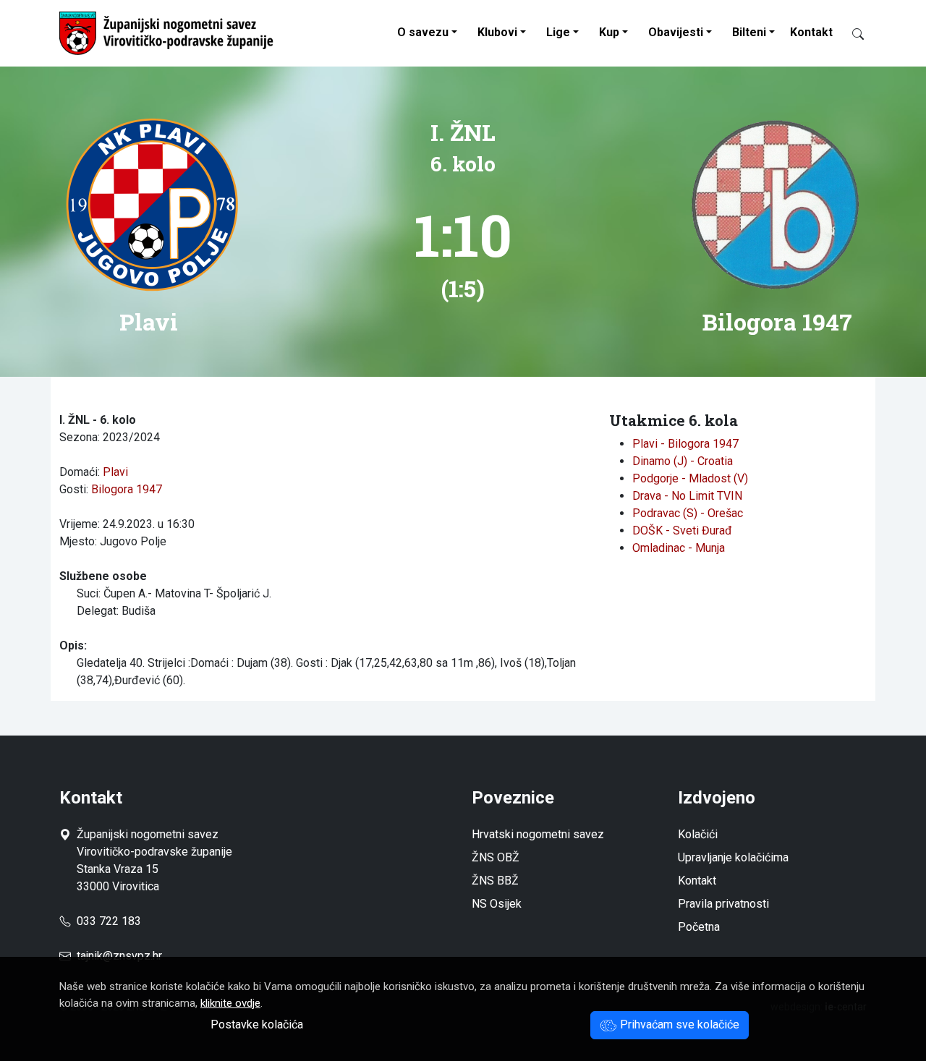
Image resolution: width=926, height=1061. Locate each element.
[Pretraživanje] (852, 33)
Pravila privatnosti (723, 904)
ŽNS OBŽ (495, 857)
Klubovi (497, 32)
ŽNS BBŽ (495, 880)
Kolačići (698, 834)
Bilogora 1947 (126, 489)
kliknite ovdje (230, 1003)
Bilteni (749, 32)
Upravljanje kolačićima (733, 857)
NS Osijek (497, 904)
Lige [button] (558, 32)
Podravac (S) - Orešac (687, 513)
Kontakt (811, 32)
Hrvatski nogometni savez (538, 834)
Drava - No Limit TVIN (687, 496)
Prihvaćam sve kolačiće (678, 1024)
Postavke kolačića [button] (257, 1024)
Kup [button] (609, 32)
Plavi (115, 472)
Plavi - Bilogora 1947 (685, 444)
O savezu (423, 32)
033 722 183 (106, 921)
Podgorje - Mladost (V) (690, 478)
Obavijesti (675, 32)
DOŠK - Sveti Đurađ (682, 530)
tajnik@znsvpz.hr (119, 956)
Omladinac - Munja (678, 548)
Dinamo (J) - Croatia (682, 461)
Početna (699, 927)
